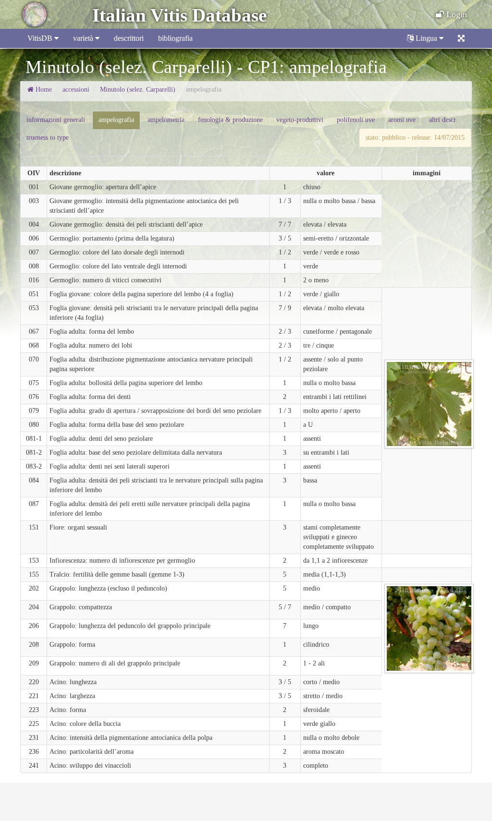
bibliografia (175, 38)
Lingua (426, 38)
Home (43, 89)
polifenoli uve (356, 119)
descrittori (129, 38)
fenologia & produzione (230, 119)
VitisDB (40, 38)
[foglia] (429, 403)
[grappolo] (429, 627)
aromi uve (402, 119)
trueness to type (47, 137)
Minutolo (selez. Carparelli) (137, 89)
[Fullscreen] (461, 38)
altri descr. (443, 119)
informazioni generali (55, 119)
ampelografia (116, 119)
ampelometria (166, 119)
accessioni (75, 89)
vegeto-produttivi (299, 119)
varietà (84, 38)
